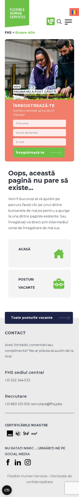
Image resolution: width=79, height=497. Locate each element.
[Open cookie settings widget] (7, 490)
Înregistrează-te (30, 152)
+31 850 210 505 (17, 404)
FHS (8, 33)
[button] (68, 22)
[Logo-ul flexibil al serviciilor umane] (17, 26)
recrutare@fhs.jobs (46, 404)
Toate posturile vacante (32, 318)
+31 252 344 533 (17, 380)
